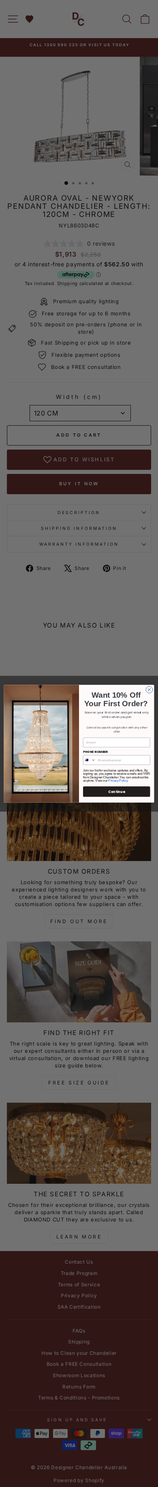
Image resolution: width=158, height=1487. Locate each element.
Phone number (95, 751)
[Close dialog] (149, 689)
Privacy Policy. (118, 780)
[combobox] (89, 760)
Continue (116, 791)
